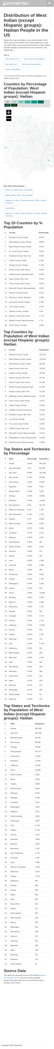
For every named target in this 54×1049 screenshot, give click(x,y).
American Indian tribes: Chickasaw (19, 190)
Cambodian (9, 208)
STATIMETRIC (17, 3)
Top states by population (31, 64)
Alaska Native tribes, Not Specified (19, 195)
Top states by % (11, 64)
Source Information (12, 69)
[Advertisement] (27, 1011)
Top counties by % (12, 59)
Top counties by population (34, 59)
